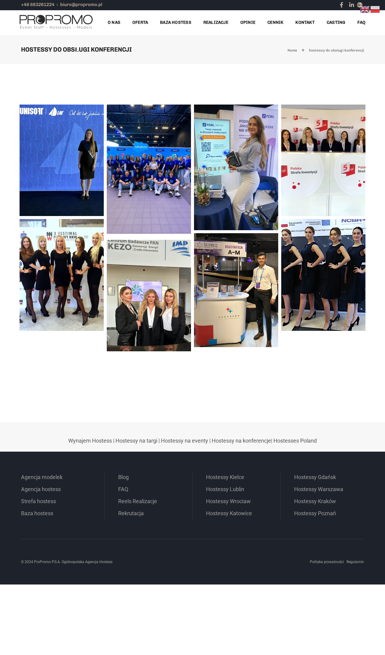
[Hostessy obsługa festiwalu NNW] (63, 269)
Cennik (275, 22)
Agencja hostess (41, 489)
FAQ (361, 22)
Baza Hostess (175, 22)
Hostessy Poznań (315, 513)
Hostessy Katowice (229, 513)
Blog (123, 477)
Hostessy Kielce (225, 477)
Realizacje (215, 22)
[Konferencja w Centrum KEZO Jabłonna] (150, 283)
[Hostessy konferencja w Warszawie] (325, 262)
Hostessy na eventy (184, 440)
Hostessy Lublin (225, 489)
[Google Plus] (360, 5)
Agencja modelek (42, 477)
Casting (336, 22)
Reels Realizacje (137, 501)
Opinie (247, 22)
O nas (114, 22)
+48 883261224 (37, 4)
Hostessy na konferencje (241, 440)
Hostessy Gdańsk (315, 477)
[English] (365, 9)
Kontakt (304, 22)
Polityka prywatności (327, 562)
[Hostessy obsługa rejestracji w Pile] (325, 147)
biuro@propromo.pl (81, 4)
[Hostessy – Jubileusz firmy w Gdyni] (63, 147)
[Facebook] (341, 5)
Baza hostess (37, 513)
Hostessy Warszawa (318, 489)
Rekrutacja (131, 513)
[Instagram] (346, 5)
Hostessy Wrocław (228, 501)
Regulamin (355, 562)
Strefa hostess (38, 501)
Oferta (140, 22)
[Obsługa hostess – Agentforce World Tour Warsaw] (150, 159)
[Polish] (375, 9)
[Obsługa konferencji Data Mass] (237, 279)
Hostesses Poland (295, 440)
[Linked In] (352, 5)
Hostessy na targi (136, 440)
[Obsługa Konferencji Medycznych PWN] (237, 162)
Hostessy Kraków (315, 501)
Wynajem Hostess (90, 440)
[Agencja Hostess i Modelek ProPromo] (56, 22)
